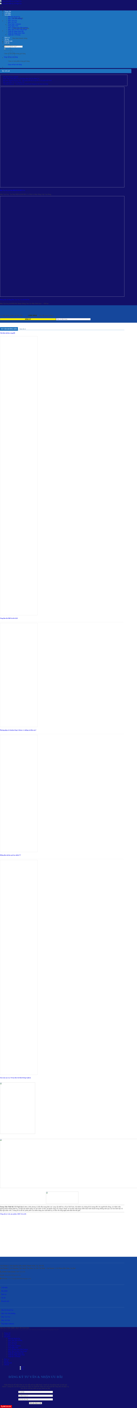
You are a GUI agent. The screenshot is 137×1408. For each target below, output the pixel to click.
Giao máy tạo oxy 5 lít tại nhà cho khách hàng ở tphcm (15, 1077)
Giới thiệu (8, 13)
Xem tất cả (22, 329)
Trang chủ (8, 11)
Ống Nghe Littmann (14, 24)
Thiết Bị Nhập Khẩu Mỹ (16, 31)
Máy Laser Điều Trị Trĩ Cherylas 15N (13, 82)
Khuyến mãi (8, 41)
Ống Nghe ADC (13, 26)
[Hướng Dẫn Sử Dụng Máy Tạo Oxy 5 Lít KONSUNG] (7, 295)
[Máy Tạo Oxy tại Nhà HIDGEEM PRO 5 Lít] (15, 186)
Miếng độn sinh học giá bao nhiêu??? (10, 855)
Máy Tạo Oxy (12, 20)
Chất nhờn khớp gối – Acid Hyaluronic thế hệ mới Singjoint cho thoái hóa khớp (25, 84)
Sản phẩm (8, 15)
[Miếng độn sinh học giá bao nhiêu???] (56, 851)
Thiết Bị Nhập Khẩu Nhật (16, 33)
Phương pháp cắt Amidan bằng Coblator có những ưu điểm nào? (18, 730)
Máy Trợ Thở (12, 22)
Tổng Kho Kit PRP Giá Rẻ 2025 (9, 618)
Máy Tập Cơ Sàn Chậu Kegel (17, 29)
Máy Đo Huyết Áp (14, 17)
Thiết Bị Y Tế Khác (14, 35)
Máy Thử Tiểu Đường (15, 18)
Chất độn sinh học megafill (10, 77)
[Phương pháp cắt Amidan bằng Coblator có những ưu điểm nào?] (45, 726)
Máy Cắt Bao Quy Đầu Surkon (18, 27)
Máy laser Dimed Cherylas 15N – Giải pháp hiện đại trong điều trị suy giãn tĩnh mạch (27, 80)
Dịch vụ (7, 37)
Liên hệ (6, 1364)
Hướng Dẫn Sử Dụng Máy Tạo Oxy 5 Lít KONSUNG (15, 299)
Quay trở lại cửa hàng (15, 64)
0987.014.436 (7, 1406)
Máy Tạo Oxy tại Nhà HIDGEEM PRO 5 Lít (12, 190)
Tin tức (7, 39)
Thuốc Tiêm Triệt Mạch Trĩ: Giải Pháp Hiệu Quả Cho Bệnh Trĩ (21, 78)
